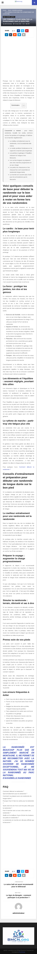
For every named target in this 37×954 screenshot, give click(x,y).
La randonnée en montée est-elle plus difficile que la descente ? (18, 821)
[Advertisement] (18, 59)
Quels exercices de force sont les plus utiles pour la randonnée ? (18, 807)
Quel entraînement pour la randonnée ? (15, 794)
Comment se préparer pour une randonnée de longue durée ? (17, 797)
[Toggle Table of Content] (22, 105)
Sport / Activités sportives (9, 16)
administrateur (8, 24)
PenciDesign (22, 952)
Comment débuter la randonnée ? (13, 791)
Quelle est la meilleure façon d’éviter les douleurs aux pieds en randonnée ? (18, 816)
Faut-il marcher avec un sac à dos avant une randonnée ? (17, 812)
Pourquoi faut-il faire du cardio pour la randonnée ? (18, 802)
